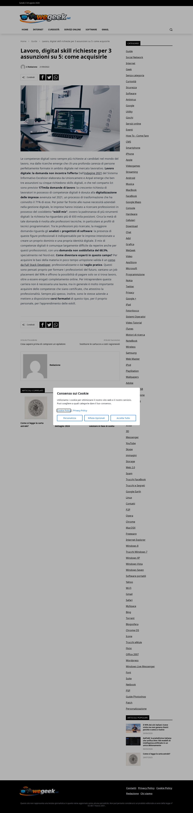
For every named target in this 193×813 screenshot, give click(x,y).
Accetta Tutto (123, 418)
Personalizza (69, 418)
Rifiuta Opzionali (96, 418)
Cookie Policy (64, 410)
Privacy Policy (80, 410)
